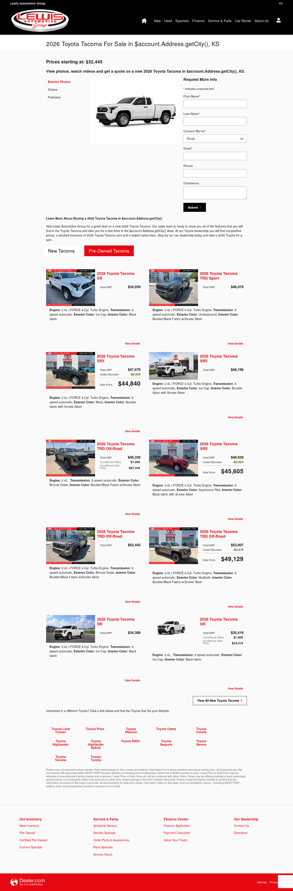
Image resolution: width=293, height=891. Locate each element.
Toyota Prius (95, 729)
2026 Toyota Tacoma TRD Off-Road (115, 446)
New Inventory (29, 825)
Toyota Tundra (96, 758)
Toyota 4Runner (131, 730)
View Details (132, 343)
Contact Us (241, 825)
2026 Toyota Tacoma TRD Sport (218, 276)
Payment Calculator (177, 833)
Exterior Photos (59, 82)
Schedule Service (105, 825)
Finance (198, 20)
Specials (182, 20)
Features (54, 97)
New (157, 20)
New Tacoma (61, 250)
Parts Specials (103, 847)
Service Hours (102, 854)
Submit (193, 207)
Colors (52, 89)
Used (168, 20)
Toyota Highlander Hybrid (96, 744)
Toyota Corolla (201, 730)
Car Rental (243, 20)
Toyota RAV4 (130, 741)
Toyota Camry (166, 729)
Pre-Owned (27, 833)
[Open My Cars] (277, 21)
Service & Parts (220, 20)
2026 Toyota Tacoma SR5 (115, 358)
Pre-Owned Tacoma (109, 250)
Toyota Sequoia (166, 742)
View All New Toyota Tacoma (218, 700)
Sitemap (262, 882)
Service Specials (104, 833)
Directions (241, 833)
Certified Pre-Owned (33, 840)
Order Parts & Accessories (111, 840)
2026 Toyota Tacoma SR (115, 276)
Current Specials (31, 847)
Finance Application (177, 825)
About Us (262, 20)
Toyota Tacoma (60, 758)
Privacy (274, 882)
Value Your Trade (175, 840)
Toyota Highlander (61, 742)
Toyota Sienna (201, 742)
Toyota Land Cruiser (60, 730)
